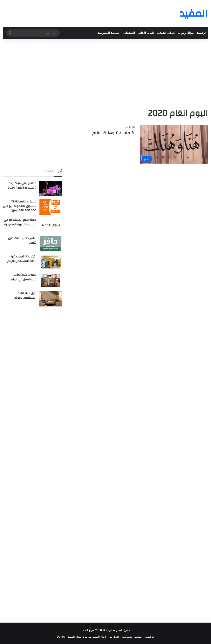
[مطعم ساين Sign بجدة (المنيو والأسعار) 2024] (50, 188)
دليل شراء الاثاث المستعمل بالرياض (25, 295)
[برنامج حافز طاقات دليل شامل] (50, 243)
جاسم (128, 127)
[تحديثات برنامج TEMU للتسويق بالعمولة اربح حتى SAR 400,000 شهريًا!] (50, 207)
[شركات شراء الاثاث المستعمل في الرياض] (50, 280)
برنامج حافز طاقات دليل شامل (22, 240)
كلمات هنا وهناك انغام (113, 133)
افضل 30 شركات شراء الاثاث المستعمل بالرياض (21, 259)
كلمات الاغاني (146, 32)
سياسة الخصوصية (108, 32)
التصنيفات (129, 32)
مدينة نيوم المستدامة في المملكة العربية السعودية (20, 222)
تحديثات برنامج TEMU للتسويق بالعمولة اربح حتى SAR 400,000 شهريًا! (19, 206)
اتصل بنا (114, 636)
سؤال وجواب (186, 32)
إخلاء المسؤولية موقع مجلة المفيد (87, 636)
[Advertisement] (105, 72)
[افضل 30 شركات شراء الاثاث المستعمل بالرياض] (50, 262)
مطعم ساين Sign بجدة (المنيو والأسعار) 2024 (22, 185)
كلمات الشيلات (166, 32)
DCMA (61, 636)
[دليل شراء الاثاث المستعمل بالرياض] (50, 298)
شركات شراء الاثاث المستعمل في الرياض (23, 277)
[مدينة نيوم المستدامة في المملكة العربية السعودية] (50, 225)
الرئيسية (201, 32)
